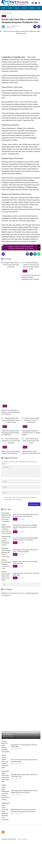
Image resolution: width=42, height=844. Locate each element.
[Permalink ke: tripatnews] (4, 26)
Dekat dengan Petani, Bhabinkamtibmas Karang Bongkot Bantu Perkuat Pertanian (24, 791)
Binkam (4, 16)
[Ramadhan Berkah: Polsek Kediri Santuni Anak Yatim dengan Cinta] (5, 776)
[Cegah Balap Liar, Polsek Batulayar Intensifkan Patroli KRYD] (5, 746)
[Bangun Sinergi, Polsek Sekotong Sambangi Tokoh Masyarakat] (11, 443)
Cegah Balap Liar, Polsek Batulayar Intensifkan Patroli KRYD (24, 745)
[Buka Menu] (36, 3)
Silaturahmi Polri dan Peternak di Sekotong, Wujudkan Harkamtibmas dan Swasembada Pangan (31, 277)
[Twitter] (31, 254)
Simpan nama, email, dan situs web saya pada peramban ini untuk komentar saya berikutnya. (20, 498)
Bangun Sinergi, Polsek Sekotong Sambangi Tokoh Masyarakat (11, 452)
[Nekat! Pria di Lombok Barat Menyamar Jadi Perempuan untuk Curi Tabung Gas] (11, 335)
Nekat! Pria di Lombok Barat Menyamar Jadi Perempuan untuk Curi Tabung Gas (11, 412)
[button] (32, 3)
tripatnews (8, 26)
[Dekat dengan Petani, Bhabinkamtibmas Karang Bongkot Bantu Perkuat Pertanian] (5, 792)
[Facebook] (27, 254)
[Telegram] (35, 254)
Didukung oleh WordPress (9, 839)
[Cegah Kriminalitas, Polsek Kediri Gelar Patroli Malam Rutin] (31, 443)
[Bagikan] (38, 26)
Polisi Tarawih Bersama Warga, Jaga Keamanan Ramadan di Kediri (24, 760)
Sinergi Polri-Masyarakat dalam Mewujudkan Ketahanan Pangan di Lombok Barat (10, 432)
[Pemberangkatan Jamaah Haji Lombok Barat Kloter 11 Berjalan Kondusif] (31, 423)
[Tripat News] (15, 3)
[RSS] (3, 832)
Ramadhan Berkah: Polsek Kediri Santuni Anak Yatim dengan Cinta (24, 775)
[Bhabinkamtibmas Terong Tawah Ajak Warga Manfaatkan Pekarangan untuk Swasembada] (5, 811)
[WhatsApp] (38, 254)
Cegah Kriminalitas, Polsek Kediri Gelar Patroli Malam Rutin (31, 452)
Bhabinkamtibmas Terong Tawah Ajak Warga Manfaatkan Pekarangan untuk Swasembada (23, 810)
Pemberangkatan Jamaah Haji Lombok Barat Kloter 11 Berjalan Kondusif (31, 432)
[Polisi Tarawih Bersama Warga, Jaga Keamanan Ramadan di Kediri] (5, 761)
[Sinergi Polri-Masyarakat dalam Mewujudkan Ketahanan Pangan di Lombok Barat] (11, 423)
